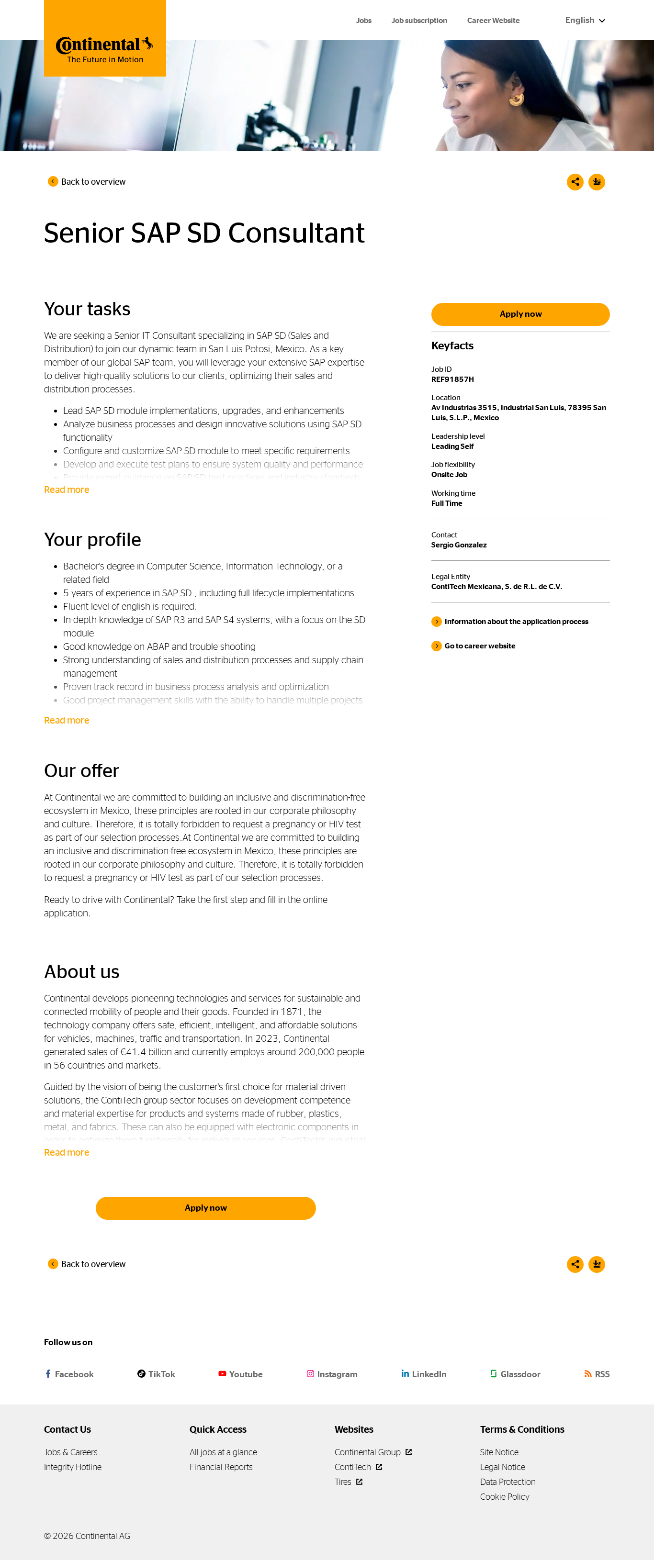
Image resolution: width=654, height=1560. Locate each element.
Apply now (206, 1208)
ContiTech (354, 1466)
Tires (344, 1481)
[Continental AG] (105, 38)
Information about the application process (516, 621)
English (580, 20)
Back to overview (93, 182)
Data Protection (508, 1481)
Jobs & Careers (71, 1452)
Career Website (493, 20)
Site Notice (499, 1452)
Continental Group (369, 1452)
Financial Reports (221, 1466)
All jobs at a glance (223, 1452)
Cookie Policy (505, 1496)
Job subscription (419, 20)
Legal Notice (502, 1466)
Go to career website (480, 645)
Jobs (364, 20)
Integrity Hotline (72, 1466)
